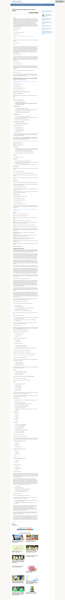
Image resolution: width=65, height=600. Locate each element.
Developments (32, 4)
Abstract (14, 4)
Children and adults (16, 1)
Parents (40, 4)
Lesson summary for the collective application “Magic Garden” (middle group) (48, 15)
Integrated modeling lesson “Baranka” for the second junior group (47, 25)
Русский (52, 1)
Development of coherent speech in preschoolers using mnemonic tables (47, 28)
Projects (27, 4)
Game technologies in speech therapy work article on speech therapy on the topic (47, 12)
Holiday (18, 4)
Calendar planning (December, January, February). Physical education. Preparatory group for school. (47, 19)
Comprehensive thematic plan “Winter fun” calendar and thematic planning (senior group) (47, 23)
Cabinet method (22, 4)
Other (43, 4)
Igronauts (36, 4)
